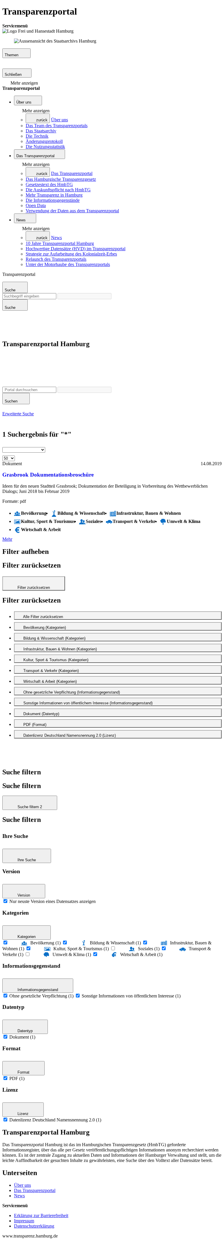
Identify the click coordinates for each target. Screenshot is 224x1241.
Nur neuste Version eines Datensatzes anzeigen (52, 901)
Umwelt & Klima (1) (71, 954)
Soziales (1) (149, 948)
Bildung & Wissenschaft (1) (115, 942)
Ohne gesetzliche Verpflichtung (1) (41, 995)
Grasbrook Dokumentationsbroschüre (48, 475)
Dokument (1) (22, 1037)
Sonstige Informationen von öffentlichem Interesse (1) (131, 995)
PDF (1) (16, 1078)
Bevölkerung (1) (45, 942)
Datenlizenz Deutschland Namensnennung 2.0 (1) (55, 1119)
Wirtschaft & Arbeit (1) (141, 954)
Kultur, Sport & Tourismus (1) (81, 948)
